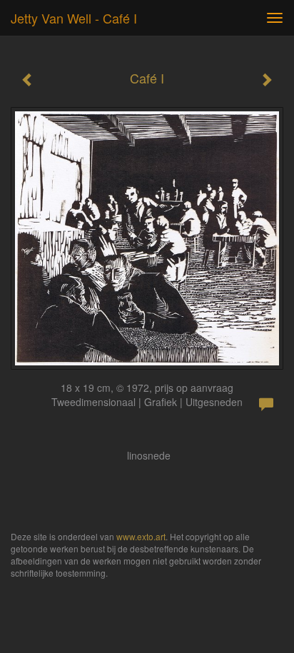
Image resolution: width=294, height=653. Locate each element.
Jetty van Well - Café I (74, 18)
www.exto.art (141, 536)
